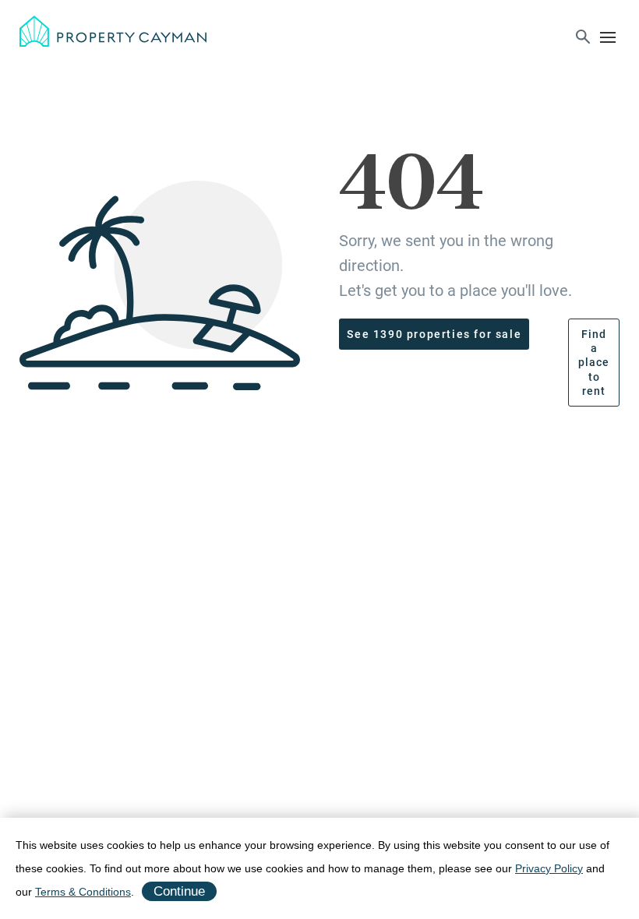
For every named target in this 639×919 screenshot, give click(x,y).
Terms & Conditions (83, 892)
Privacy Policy (549, 868)
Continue (179, 891)
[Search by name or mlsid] (583, 39)
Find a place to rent (593, 362)
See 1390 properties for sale (434, 334)
